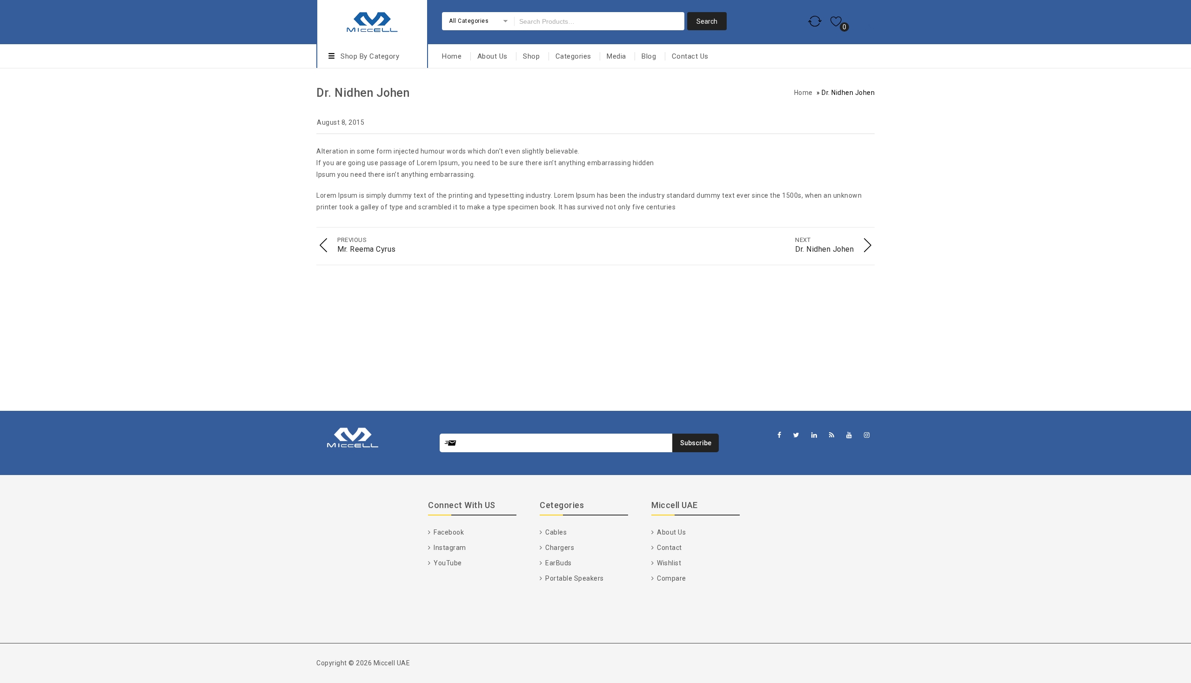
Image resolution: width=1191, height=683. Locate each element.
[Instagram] (867, 435)
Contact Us (690, 56)
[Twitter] (796, 435)
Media (616, 56)
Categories (573, 56)
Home (452, 56)
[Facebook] (779, 435)
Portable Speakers (574, 578)
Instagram (449, 547)
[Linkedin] (814, 435)
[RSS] (831, 435)
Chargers (559, 547)
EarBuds (558, 563)
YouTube (447, 563)
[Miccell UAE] (372, 21)
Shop (531, 56)
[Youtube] (849, 435)
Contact (669, 547)
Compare (671, 578)
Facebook (448, 532)
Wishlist (668, 563)
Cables (555, 532)
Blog (649, 56)
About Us (492, 56)
